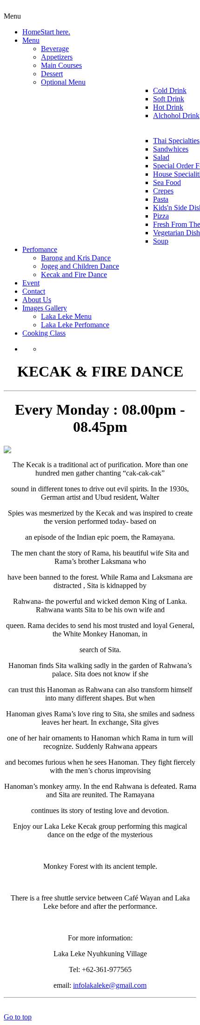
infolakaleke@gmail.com (110, 985)
